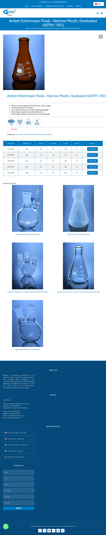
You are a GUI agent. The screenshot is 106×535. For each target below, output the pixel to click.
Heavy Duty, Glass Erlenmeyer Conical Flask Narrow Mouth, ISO (78, 292)
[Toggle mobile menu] (102, 13)
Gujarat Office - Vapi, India (15, 451)
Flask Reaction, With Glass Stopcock (27, 234)
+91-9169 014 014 (14, 413)
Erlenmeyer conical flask (23, 134)
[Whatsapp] (6, 526)
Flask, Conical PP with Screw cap (78, 234)
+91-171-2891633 (14, 411)
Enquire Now (92, 149)
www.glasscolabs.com (14, 418)
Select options (23, 209)
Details (34, 209)
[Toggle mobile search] (98, 13)
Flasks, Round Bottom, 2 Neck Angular (27, 349)
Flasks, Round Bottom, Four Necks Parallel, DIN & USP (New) (27, 292)
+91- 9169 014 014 (44, 2)
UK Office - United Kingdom (16, 457)
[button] (101, 37)
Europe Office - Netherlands (16, 439)
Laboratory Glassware (44, 134)
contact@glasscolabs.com (59, 2)
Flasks (34, 134)
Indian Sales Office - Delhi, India (17, 433)
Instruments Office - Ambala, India (18, 445)
